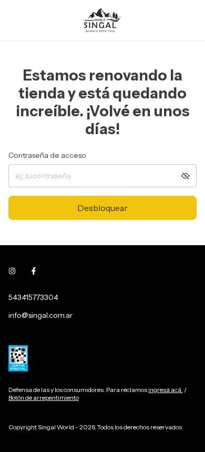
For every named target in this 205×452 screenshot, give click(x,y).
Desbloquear (102, 208)
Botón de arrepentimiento (43, 397)
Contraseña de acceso (47, 155)
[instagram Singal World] (12, 271)
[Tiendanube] (49, 416)
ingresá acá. (165, 390)
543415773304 (33, 297)
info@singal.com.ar (40, 315)
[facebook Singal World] (33, 271)
